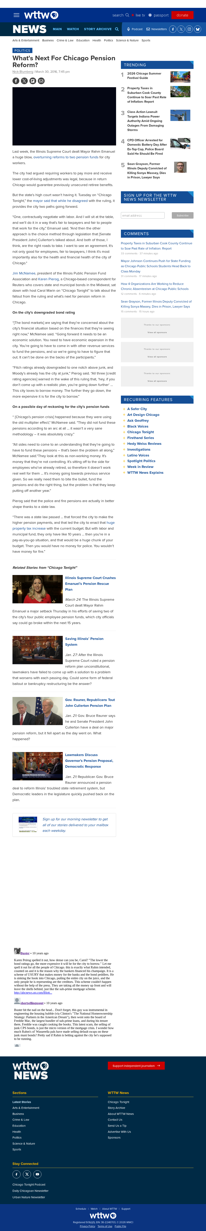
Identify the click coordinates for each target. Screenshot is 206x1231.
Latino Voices (138, 455)
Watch (73, 29)
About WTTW (109, 1209)
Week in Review (140, 466)
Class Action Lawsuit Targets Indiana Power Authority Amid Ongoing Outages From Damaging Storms (145, 120)
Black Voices (137, 426)
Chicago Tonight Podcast (28, 1184)
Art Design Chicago (143, 414)
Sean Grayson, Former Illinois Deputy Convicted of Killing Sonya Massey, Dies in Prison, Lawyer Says (147, 171)
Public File (120, 1226)
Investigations (138, 449)
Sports (146, 40)
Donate (182, 15)
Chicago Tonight (140, 432)
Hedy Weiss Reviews (144, 443)
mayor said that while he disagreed (60, 200)
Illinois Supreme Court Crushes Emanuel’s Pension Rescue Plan (90, 583)
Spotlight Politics (141, 461)
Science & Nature (127, 40)
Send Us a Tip (117, 1126)
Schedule (81, 1209)
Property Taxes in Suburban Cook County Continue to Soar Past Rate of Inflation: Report (146, 95)
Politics (108, 40)
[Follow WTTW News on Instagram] (189, 29)
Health (97, 40)
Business (48, 40)
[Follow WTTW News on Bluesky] (197, 29)
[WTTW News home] (29, 29)
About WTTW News (121, 1114)
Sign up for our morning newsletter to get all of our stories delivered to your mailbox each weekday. (75, 825)
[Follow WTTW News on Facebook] (172, 29)
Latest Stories (21, 1102)
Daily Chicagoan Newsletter (30, 1191)
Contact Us (115, 1119)
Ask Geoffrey (138, 420)
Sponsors (114, 1137)
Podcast (137, 29)
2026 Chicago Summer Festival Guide (144, 75)
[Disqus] (64, 892)
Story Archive (97, 29)
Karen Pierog (48, 278)
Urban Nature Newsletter (28, 1197)
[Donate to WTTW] (103, 1216)
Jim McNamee (23, 273)
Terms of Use (105, 1226)
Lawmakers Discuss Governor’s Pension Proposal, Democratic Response (89, 760)
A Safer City (137, 408)
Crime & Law (65, 40)
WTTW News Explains (146, 472)
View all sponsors (157, 332)
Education (83, 40)
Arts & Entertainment (25, 40)
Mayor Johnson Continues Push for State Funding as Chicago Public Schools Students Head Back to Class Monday (156, 266)
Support (126, 1209)
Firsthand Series (140, 437)
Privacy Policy (87, 1226)
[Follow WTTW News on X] (181, 29)
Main (57, 29)
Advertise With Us (119, 1132)
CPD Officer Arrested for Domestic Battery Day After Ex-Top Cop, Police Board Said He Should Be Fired (147, 147)
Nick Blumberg (22, 71)
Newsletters (159, 29)
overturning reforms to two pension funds (65, 157)
